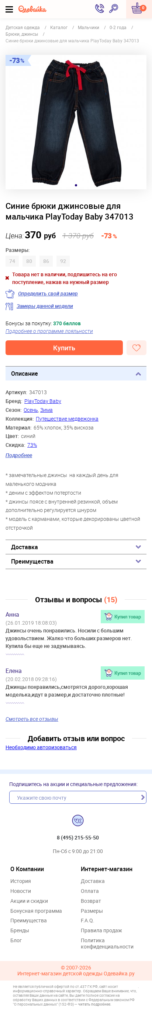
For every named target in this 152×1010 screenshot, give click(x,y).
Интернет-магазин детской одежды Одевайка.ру (76, 974)
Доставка (24, 547)
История (20, 881)
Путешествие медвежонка (67, 418)
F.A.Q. (87, 921)
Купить (64, 347)
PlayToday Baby (42, 400)
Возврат (91, 901)
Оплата (90, 891)
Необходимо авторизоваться (41, 747)
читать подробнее (94, 1004)
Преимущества (32, 561)
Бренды (19, 930)
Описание (24, 373)
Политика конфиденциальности (107, 943)
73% (32, 444)
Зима (46, 409)
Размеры (92, 911)
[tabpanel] (76, 122)
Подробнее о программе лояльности (49, 330)
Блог (16, 940)
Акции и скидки (29, 901)
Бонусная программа (36, 911)
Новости (20, 891)
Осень (31, 409)
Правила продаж (101, 930)
